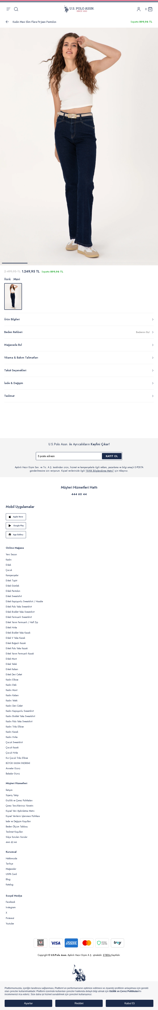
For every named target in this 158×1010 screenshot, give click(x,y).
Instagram (11, 907)
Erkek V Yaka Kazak (15, 638)
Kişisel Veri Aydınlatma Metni (20, 811)
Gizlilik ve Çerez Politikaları (19, 800)
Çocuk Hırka (12, 753)
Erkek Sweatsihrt (14, 596)
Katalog (9, 884)
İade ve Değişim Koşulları (18, 821)
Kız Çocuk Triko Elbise (17, 758)
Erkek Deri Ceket (14, 674)
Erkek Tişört (11, 580)
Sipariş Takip (12, 795)
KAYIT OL (112, 456)
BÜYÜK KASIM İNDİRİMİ (18, 763)
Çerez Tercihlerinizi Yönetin (19, 805)
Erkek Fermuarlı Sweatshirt (19, 617)
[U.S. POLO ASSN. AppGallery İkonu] (79, 534)
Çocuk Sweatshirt (14, 742)
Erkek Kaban (12, 669)
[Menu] (8, 9)
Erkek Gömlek (12, 586)
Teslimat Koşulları (14, 832)
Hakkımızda (11, 858)
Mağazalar (11, 869)
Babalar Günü (13, 773)
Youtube (10, 923)
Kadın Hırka (12, 737)
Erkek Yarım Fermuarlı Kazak (20, 653)
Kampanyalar (12, 575)
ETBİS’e (107, 955)
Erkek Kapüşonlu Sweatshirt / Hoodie (24, 601)
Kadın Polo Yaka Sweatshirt (19, 721)
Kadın (9, 559)
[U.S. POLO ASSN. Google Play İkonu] (79, 525)
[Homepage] (79, 9)
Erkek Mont (11, 659)
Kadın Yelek (11, 700)
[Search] (16, 9)
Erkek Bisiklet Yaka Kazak (18, 632)
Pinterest (10, 918)
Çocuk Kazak (12, 747)
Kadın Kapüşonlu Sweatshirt (20, 711)
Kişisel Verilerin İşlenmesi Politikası (23, 816)
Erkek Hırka (11, 627)
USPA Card (11, 874)
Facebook (10, 902)
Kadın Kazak (12, 732)
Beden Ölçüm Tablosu (17, 826)
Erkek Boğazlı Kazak (16, 643)
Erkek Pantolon (13, 591)
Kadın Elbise (12, 679)
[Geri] (7, 22)
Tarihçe (9, 863)
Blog (8, 879)
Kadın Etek (11, 685)
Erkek (8, 565)
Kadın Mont (11, 690)
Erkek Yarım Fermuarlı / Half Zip (22, 622)
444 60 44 (79, 494)
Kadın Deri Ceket (14, 706)
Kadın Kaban (12, 695)
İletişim (9, 790)
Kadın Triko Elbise (15, 726)
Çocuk (9, 570)
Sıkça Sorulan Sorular (16, 837)
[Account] (138, 9)
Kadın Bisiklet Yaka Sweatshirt (20, 716)
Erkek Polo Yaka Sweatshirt (19, 606)
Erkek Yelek (11, 664)
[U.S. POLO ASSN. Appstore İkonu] (79, 516)
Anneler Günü (13, 768)
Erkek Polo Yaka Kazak (17, 648)
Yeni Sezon (11, 554)
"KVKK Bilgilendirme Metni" (100, 471)
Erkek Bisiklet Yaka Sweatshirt (20, 612)
